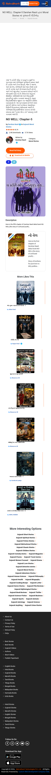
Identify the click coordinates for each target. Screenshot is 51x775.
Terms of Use (9, 627)
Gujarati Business (36, 596)
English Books (10, 666)
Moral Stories (34, 141)
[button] (27, 3)
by (8, 309)
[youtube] (22, 743)
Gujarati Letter (35, 583)
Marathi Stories (10, 711)
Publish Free (32, 3)
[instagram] (12, 743)
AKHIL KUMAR (13, 515)
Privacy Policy (10, 623)
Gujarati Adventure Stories (25, 573)
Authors (8, 651)
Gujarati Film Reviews (35, 586)
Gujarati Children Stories (25, 551)
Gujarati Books (10, 673)
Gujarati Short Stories (25, 534)
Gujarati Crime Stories (33, 605)
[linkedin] (27, 743)
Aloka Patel (12, 309)
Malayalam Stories (12, 721)
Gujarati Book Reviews (18, 592)
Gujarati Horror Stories (16, 586)
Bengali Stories (10, 718)
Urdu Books (9, 696)
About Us (8, 617)
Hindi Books (9, 669)
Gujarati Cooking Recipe (19, 583)
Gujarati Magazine (36, 554)
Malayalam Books (11, 689)
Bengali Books (10, 686)
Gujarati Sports (18, 599)
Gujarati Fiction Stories (25, 541)
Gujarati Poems (16, 557)
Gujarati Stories (10, 708)
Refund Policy (10, 630)
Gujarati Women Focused (18, 560)
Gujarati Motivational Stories (26, 544)
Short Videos (9, 655)
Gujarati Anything (16, 605)
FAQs (7, 633)
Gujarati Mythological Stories (25, 589)
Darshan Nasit (13, 124)
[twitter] (17, 743)
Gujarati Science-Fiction (17, 596)
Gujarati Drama (36, 560)
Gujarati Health (17, 579)
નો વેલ (33, 235)
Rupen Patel (16, 343)
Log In (44, 3)
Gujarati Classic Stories (25, 547)
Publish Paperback (12, 658)
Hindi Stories (9, 704)
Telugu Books (10, 683)
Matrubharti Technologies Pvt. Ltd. (29, 769)
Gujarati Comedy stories (17, 554)
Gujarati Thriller (35, 592)
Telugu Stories (10, 728)
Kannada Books (11, 693)
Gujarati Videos (10, 648)
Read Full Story (15, 150)
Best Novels (9, 645)
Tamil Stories (9, 724)
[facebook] (7, 743)
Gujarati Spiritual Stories (25, 538)
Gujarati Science (33, 602)
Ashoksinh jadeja (16, 480)
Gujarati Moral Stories (25, 570)
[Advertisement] (25, 49)
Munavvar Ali (16, 378)
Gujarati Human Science (17, 576)
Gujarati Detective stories (25, 567)
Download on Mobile (22, 155)
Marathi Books (10, 676)
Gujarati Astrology (18, 602)
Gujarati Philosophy (35, 576)
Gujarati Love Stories (26, 563)
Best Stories (9, 641)
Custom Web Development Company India (34, 772)
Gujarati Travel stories (32, 557)
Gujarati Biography (32, 579)
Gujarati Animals (32, 599)
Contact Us (9, 620)
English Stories (10, 714)
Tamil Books (9, 679)
